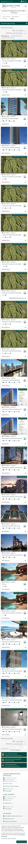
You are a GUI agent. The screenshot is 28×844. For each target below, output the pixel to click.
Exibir (13, 30)
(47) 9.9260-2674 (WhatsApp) (11, 786)
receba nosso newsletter (11, 821)
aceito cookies (22, 841)
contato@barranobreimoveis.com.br (13, 816)
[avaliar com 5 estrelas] (8, 749)
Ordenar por (9, 33)
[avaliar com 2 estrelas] (3, 749)
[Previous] (3, 49)
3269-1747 (8, 803)
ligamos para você (9, 818)
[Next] (25, 49)
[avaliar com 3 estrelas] (5, 749)
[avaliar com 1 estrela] (2, 749)
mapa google (8, 791)
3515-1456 (8, 783)
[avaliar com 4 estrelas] (6, 749)
